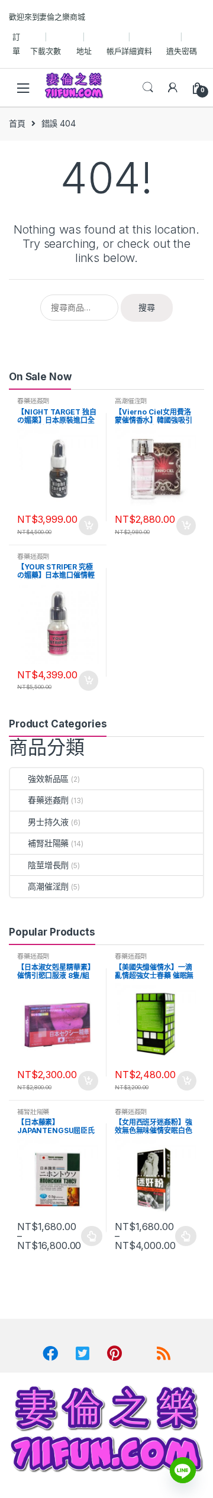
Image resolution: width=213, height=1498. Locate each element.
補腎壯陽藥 (48, 843)
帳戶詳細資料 (129, 51)
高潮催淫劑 (131, 401)
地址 (84, 51)
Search (147, 87)
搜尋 (146, 307)
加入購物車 (87, 526)
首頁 (17, 123)
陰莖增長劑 (48, 865)
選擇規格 (91, 1236)
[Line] (183, 1470)
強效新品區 (48, 779)
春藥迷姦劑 (33, 401)
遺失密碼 (181, 51)
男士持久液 (48, 822)
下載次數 (45, 51)
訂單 (16, 44)
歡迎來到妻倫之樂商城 (47, 16)
